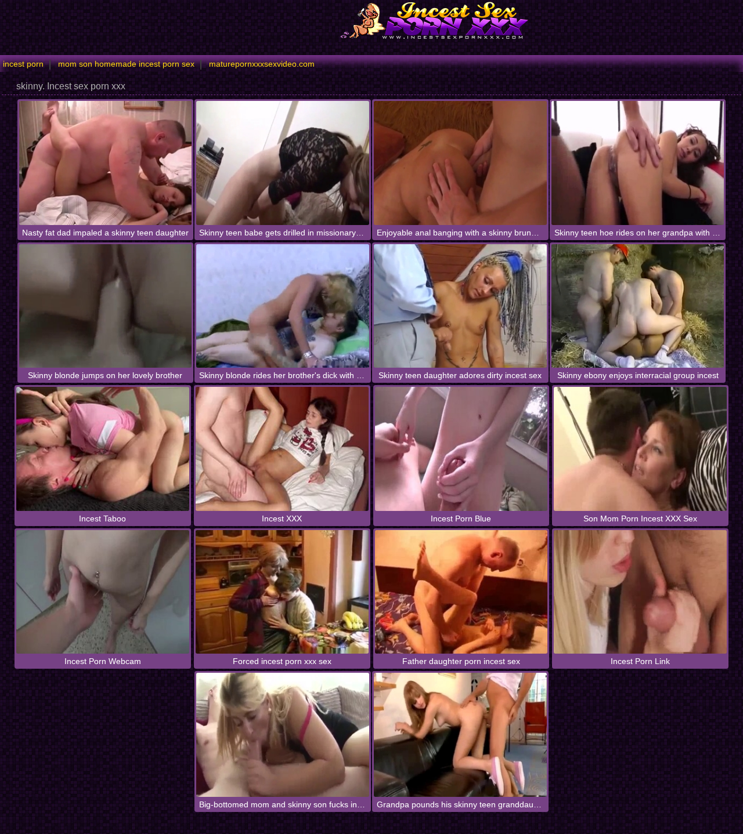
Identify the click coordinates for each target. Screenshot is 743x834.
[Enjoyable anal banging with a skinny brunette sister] (460, 162)
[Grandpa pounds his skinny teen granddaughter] (460, 734)
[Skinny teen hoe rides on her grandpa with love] (637, 162)
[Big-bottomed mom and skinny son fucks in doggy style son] (282, 734)
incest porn (23, 63)
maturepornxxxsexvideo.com (262, 63)
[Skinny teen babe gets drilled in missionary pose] (282, 162)
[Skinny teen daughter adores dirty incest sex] (460, 306)
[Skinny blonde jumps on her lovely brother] (105, 306)
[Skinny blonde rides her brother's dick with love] (282, 306)
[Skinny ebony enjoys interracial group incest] (637, 306)
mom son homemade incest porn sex (126, 63)
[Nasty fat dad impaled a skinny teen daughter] (105, 162)
